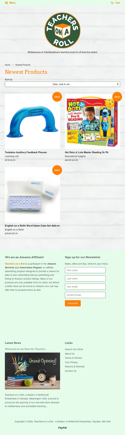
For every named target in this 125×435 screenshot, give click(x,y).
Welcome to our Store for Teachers (25, 349)
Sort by (8, 79)
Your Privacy (71, 362)
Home (7, 64)
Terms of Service (73, 357)
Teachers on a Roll (15, 263)
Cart (117, 2)
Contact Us (70, 370)
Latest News (13, 342)
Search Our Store (74, 349)
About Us (69, 353)
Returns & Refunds (74, 366)
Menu (12, 2)
